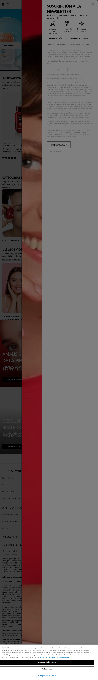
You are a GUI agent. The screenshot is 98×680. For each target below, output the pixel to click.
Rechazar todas (47, 669)
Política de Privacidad (47, 657)
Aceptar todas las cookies (47, 662)
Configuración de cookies (47, 676)
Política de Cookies (62, 657)
